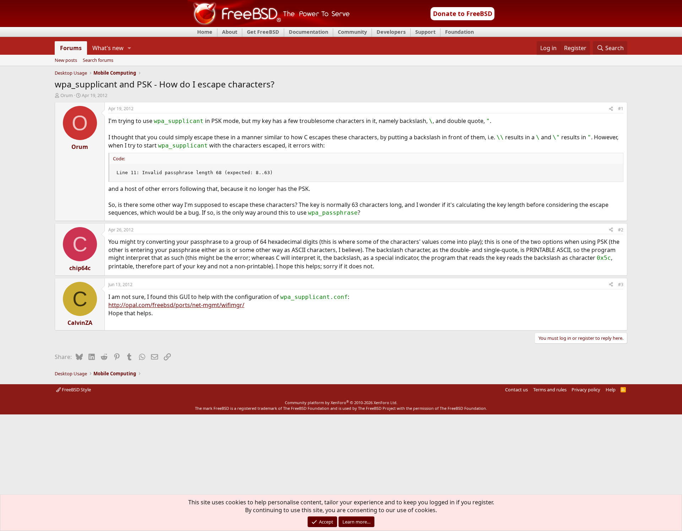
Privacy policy (586, 389)
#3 (620, 284)
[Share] (611, 109)
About (229, 31)
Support (425, 31)
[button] (129, 48)
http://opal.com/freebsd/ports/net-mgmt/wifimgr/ (176, 305)
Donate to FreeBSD (462, 13)
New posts (66, 60)
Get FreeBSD (263, 31)
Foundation (459, 31)
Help (611, 389)
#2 (620, 230)
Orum (66, 95)
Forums (71, 48)
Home (204, 31)
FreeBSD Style (76, 389)
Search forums (98, 60)
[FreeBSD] (269, 24)
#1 (620, 109)
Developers (391, 31)
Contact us (516, 389)
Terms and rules (550, 389)
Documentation (308, 31)
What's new (108, 48)
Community (352, 31)
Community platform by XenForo (341, 402)
